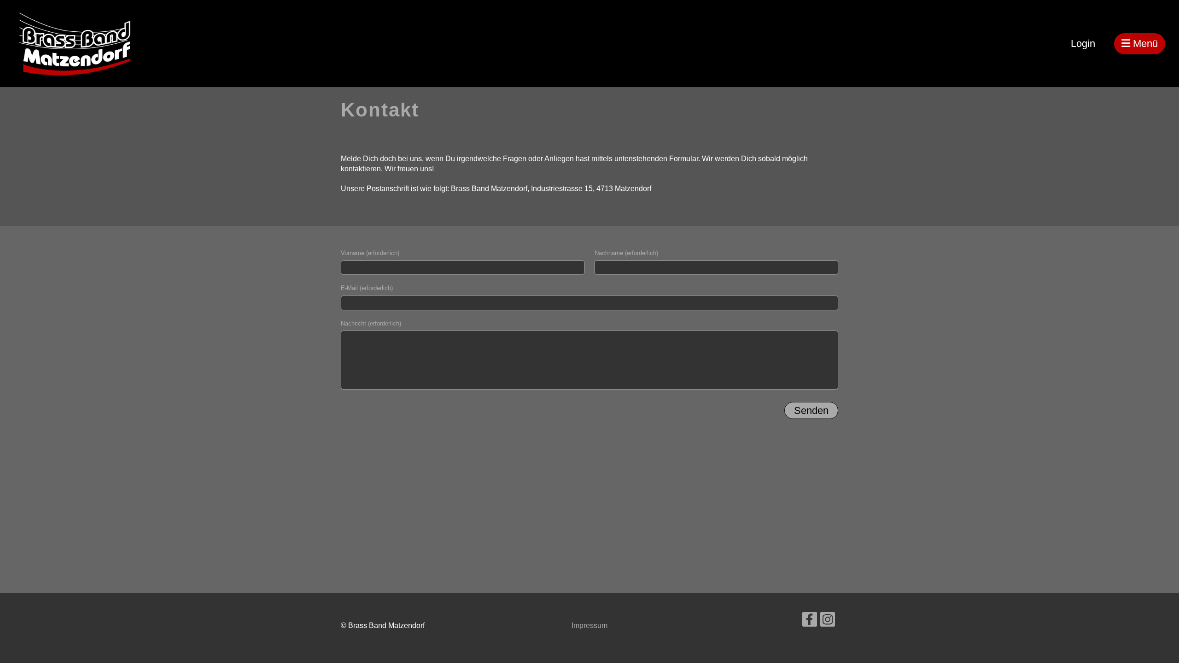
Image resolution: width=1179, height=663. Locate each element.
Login (1083, 43)
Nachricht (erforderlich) (371, 323)
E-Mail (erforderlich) (367, 288)
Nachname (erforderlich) (626, 253)
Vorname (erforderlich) (370, 253)
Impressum (589, 625)
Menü (1144, 43)
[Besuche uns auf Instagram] (827, 621)
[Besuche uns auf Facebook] (809, 621)
